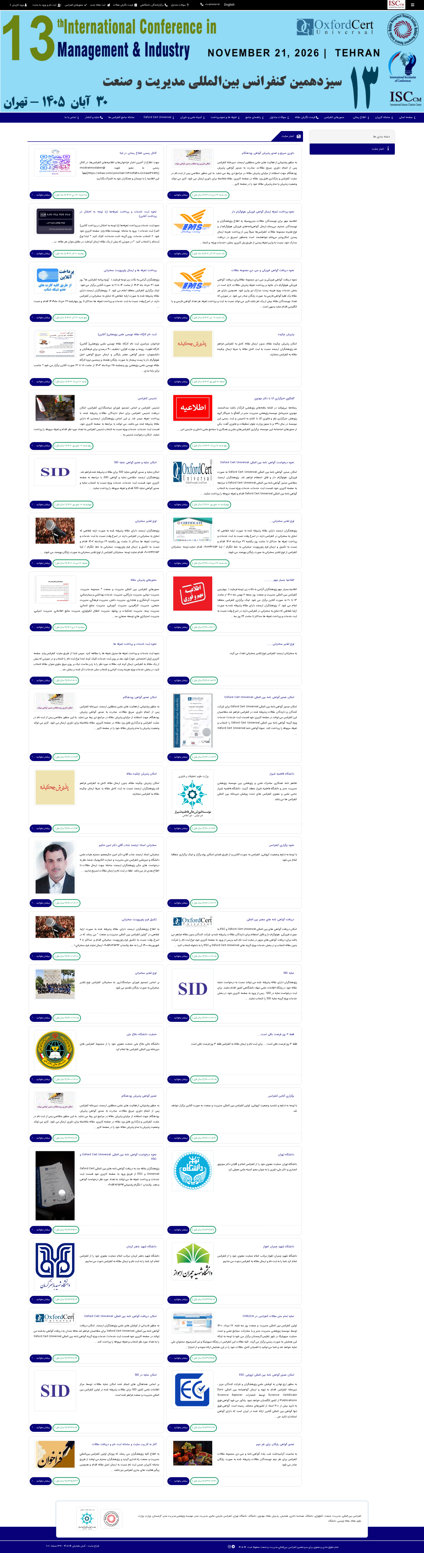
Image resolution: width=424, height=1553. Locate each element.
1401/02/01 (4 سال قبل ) (66, 680)
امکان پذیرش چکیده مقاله (141, 774)
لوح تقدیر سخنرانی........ (280, 644)
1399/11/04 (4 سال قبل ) (203, 1299)
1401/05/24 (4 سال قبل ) (204, 680)
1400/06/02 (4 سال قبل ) (67, 1079)
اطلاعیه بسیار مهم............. (279, 580)
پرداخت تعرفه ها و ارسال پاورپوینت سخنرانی (130, 270)
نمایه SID (288, 973)
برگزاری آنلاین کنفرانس (281, 1096)
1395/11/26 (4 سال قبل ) (66, 1481)
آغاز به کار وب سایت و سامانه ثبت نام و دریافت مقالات (124, 1444)
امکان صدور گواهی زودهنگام (140, 697)
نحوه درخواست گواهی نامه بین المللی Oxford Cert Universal (257, 462)
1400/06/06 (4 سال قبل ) (204, 1018)
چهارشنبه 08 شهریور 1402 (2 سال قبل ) (210, 504)
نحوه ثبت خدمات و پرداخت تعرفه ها (135, 644)
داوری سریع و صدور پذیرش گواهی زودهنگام (268, 153)
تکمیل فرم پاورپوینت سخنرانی (139, 919)
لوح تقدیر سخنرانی (146, 521)
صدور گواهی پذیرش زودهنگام (139, 1096)
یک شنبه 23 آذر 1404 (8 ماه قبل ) (208, 253)
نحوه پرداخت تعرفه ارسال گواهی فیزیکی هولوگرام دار (263, 212)
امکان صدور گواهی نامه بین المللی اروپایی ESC (266, 1375)
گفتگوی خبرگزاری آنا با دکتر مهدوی (274, 398)
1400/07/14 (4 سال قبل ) (66, 828)
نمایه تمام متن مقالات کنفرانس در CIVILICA (268, 1316)
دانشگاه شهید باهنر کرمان (141, 1246)
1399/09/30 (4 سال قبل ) (204, 1481)
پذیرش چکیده (286, 334)
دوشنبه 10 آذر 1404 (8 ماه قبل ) (69, 253)
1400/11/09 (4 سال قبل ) (203, 627)
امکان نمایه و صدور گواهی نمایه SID (135, 462)
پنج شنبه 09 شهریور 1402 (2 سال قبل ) (73, 445)
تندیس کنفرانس (147, 398)
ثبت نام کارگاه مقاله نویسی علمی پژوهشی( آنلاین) (127, 334)
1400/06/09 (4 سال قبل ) (204, 903)
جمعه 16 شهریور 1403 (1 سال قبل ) (208, 381)
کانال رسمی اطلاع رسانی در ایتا (138, 153)
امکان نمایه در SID (146, 1375)
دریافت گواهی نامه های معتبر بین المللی (270, 919)
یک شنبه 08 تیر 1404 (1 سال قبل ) (208, 317)
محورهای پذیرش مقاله (144, 580)
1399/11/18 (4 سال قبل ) (203, 1230)
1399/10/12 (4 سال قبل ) (66, 1138)
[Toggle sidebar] (412, 5)
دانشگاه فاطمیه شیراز (282, 774)
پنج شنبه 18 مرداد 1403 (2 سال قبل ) (209, 445)
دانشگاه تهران (286, 1154)
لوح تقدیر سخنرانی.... (282, 521)
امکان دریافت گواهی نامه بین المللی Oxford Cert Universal (120, 1316)
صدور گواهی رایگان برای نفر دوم (275, 1444)
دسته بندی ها (381, 136)
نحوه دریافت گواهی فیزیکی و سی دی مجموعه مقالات (262, 270)
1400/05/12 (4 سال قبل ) (204, 1138)
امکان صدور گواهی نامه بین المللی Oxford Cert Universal (259, 697)
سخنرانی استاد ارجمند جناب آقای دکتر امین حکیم (128, 845)
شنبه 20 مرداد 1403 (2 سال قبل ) (70, 381)
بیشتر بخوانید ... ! (178, 195)
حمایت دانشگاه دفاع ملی (142, 1034)
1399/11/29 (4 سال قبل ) (66, 1230)
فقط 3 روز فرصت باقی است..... (275, 1034)
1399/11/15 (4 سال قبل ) (203, 1358)
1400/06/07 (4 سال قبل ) (67, 956)
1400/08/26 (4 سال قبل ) (204, 757)
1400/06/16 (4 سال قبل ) (203, 828)
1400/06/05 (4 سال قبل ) (204, 956)
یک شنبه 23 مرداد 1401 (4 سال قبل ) (209, 195)
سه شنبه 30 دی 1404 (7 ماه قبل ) (71, 195)
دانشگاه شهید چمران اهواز (278, 1246)
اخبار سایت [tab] (378, 149)
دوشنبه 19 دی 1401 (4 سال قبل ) (70, 627)
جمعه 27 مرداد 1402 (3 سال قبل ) (71, 563)
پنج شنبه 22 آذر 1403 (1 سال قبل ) (71, 317)
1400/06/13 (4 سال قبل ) (66, 757)
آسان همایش (78, 1546)
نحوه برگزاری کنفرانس (281, 845)
